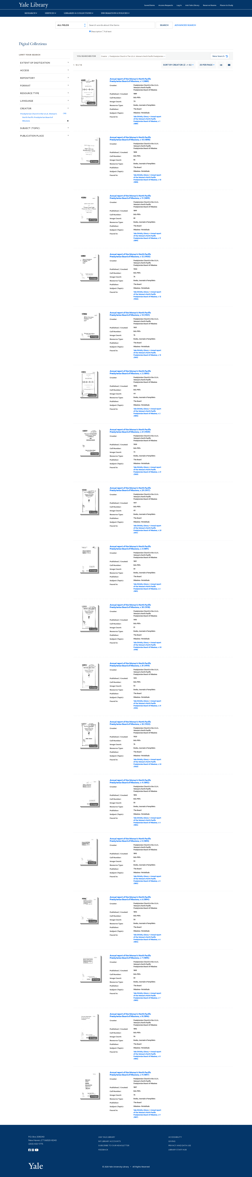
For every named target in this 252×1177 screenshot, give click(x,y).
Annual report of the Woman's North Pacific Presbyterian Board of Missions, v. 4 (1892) (130, 781)
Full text (107, 31)
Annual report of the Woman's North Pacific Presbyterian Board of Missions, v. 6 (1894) (130, 898)
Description (96, 31)
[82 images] (89, 150)
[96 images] (89, 1026)
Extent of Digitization (35, 62)
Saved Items (149, 5)
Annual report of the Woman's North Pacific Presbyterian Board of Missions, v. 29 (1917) (130, 489)
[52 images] (89, 676)
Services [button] (49, 13)
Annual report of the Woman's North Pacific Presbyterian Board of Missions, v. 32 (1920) (130, 723)
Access (24, 70)
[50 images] (89, 909)
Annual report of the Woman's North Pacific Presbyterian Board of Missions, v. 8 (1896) (130, 1015)
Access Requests (165, 5)
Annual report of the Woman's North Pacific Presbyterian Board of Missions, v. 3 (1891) (130, 547)
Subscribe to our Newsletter (113, 1145)
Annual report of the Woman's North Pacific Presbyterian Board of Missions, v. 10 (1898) (130, 138)
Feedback (103, 1150)
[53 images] (88, 851)
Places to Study (226, 5)
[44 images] (88, 383)
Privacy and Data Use (179, 1145)
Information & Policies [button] (114, 13)
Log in (179, 5)
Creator (25, 108)
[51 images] (89, 617)
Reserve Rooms (209, 5)
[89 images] (89, 208)
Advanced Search (185, 25)
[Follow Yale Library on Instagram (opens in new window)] (33, 1150)
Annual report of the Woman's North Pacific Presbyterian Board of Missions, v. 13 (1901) (130, 314)
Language (26, 100)
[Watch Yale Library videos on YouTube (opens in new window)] (36, 1150)
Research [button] (30, 13)
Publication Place (32, 135)
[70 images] (88, 91)
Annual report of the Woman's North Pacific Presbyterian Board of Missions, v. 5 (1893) (130, 840)
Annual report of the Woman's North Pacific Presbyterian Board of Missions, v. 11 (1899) (130, 197)
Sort (177, 65)
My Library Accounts (109, 1141)
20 (206, 65)
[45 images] (89, 500)
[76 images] (89, 266)
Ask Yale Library (192, 5)
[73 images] (89, 442)
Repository (27, 77)
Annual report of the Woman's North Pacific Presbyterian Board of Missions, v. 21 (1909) (130, 430)
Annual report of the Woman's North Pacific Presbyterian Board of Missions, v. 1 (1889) (130, 80)
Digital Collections (33, 44)
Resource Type (29, 93)
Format (25, 85)
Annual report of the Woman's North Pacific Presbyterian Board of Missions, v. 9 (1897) (130, 1073)
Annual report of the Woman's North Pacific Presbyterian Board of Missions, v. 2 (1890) (130, 372)
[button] (164, 25)
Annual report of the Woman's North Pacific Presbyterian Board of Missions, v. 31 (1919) (130, 664)
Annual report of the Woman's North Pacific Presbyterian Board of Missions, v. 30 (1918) (130, 606)
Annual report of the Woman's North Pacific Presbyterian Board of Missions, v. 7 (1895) (130, 956)
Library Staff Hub (177, 1150)
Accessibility (175, 1137)
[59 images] (89, 559)
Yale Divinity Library (141, 117)
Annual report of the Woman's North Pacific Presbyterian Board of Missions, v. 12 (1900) (130, 255)
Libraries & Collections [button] (78, 13)
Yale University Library (35, 5)
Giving (171, 1141)
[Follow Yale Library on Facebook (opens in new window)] (29, 1150)
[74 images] (89, 1085)
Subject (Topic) (30, 128)
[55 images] (89, 792)
